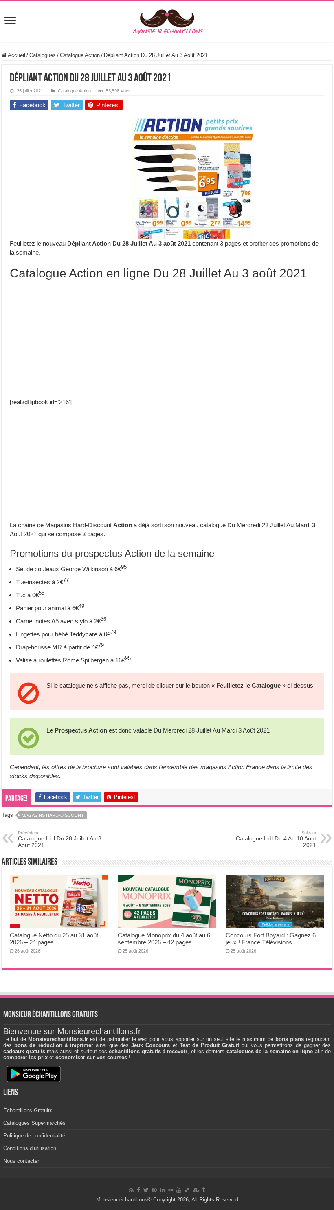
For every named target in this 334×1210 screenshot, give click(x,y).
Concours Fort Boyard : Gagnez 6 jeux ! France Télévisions (271, 939)
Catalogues (42, 55)
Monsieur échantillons (121, 1200)
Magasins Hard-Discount (53, 815)
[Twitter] (146, 1190)
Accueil (16, 55)
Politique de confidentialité (34, 1136)
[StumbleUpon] (196, 1190)
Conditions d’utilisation (29, 1148)
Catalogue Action (80, 55)
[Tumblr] (203, 1190)
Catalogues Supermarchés (34, 1123)
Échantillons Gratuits (28, 1110)
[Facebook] (138, 1190)
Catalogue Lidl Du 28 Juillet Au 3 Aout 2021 (59, 839)
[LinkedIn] (162, 1190)
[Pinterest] (154, 1190)
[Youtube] (179, 1190)
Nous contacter (21, 1161)
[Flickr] (170, 1190)
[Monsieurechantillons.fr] (167, 20)
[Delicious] (187, 1190)
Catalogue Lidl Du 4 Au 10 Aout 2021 (276, 839)
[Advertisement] (71, 168)
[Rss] (131, 1190)
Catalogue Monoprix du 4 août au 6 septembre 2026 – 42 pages (164, 939)
